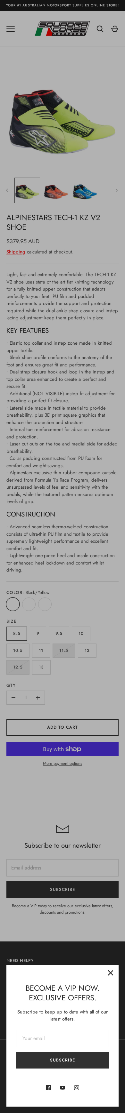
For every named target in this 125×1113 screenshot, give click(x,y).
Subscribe (62, 1060)
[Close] (111, 973)
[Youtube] (62, 1088)
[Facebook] (48, 1088)
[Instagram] (77, 1088)
